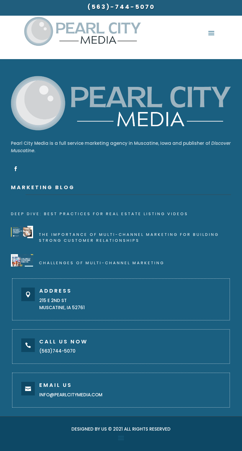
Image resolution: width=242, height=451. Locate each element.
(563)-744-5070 (121, 7)
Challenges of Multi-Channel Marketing (101, 263)
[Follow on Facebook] (15, 168)
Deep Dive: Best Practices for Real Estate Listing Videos (99, 214)
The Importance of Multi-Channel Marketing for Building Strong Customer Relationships (129, 237)
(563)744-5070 (57, 351)
